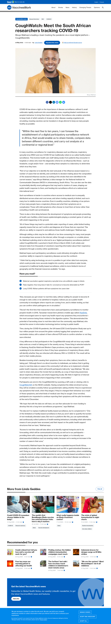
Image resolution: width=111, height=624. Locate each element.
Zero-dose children (87, 529)
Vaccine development (43, 527)
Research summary (20, 525)
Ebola (34, 527)
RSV (43, 19)
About (53, 7)
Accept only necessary (87, 616)
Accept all (83, 621)
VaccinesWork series (21, 19)
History (74, 7)
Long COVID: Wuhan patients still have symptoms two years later (46, 289)
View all (99, 489)
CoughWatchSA (26, 385)
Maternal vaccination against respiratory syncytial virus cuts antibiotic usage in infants (53, 281)
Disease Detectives (34, 19)
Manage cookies (85, 612)
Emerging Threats (85, 7)
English (96, 2)
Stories (60, 7)
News (67, 7)
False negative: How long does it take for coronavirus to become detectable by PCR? (53, 285)
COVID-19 (49, 19)
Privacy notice (43, 619)
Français (102, 2)
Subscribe (16, 599)
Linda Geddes (38, 42)
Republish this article (52, 42)
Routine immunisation (87, 525)
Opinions (97, 7)
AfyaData (83, 313)
